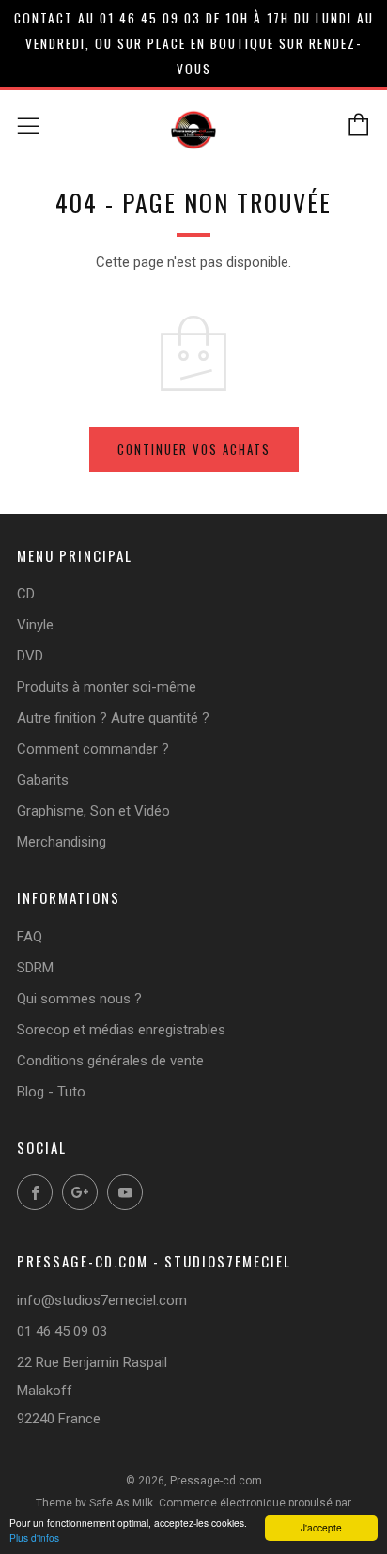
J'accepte (321, 1527)
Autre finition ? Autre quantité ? (113, 717)
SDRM (35, 967)
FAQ (29, 936)
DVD (30, 655)
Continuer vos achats (194, 449)
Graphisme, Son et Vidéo (93, 810)
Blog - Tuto (51, 1091)
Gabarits (43, 779)
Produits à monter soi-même (106, 686)
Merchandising (61, 841)
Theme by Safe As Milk (94, 1503)
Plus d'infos (34, 1538)
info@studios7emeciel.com (102, 1300)
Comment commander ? (93, 748)
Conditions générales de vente (110, 1060)
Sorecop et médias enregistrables (121, 1029)
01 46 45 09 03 (62, 1331)
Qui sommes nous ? (79, 998)
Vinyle (35, 624)
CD (26, 593)
